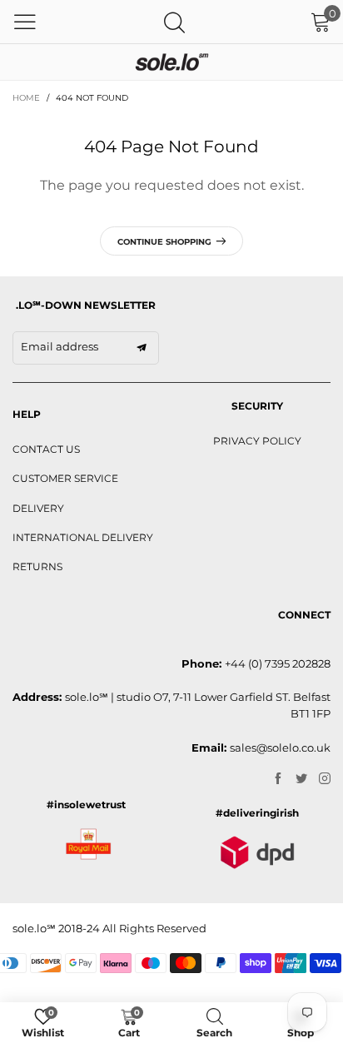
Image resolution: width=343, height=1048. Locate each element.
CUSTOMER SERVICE (65, 478)
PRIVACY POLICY (257, 441)
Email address (59, 346)
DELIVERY (38, 508)
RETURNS (37, 566)
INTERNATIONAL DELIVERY (82, 537)
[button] (141, 348)
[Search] (174, 22)
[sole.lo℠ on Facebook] (278, 779)
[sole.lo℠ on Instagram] (325, 779)
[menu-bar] (25, 21)
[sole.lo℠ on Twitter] (301, 779)
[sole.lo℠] (171, 62)
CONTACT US (46, 449)
